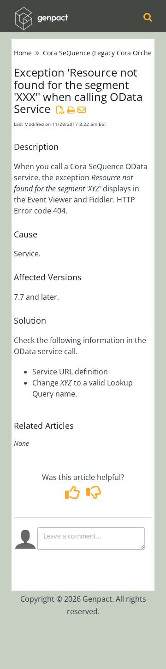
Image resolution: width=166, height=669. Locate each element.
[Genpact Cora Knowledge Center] (41, 12)
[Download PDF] (60, 109)
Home (23, 52)
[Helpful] (73, 495)
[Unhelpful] (93, 495)
